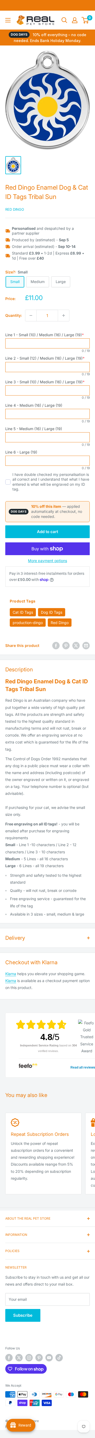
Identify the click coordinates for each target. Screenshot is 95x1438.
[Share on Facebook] (56, 645)
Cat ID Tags (23, 612)
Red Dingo (14, 209)
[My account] (74, 20)
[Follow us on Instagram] (29, 1357)
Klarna (10, 973)
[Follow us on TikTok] (59, 1357)
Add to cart (47, 531)
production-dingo (28, 622)
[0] (85, 20)
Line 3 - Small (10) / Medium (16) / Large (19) (45, 382)
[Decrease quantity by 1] (30, 315)
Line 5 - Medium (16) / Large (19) (33, 428)
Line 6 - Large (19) (21, 452)
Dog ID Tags (51, 612)
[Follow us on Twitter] (19, 1357)
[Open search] (64, 20)
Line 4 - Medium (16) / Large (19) (33, 405)
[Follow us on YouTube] (49, 1357)
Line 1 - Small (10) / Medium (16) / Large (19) (44, 335)
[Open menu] (8, 20)
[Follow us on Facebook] (9, 1357)
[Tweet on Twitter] (76, 645)
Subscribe (22, 1315)
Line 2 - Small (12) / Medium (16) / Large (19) (45, 358)
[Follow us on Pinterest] (39, 1357)
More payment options (47, 560)
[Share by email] (86, 645)
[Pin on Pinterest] (66, 645)
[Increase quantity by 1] (63, 315)
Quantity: (13, 315)
